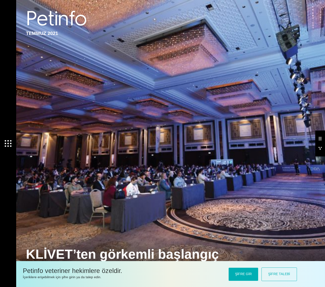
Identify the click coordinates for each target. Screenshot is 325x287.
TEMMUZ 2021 (42, 33)
